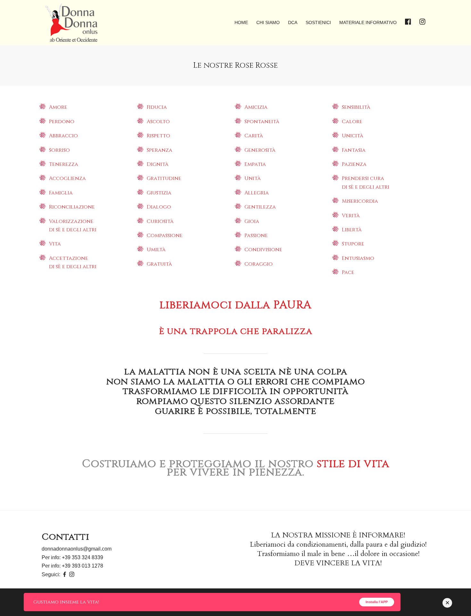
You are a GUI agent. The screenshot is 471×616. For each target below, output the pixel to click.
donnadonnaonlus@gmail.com (77, 549)
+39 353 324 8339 (82, 557)
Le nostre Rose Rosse (235, 65)
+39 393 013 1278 (82, 566)
